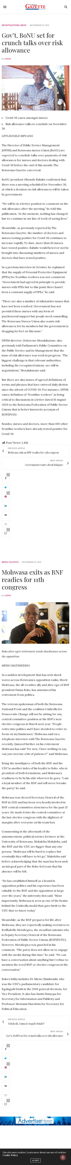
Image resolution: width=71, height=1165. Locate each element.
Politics (14, 562)
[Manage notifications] (63, 1157)
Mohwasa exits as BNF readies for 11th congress (32, 579)
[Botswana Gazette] (35, 6)
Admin (7, 59)
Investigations (10, 25)
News (23, 25)
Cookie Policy (10, 1155)
